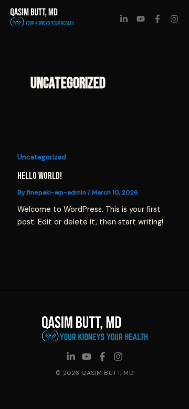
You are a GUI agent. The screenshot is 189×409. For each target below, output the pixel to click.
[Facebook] (157, 19)
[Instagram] (174, 19)
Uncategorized (41, 157)
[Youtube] (140, 19)
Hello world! (39, 175)
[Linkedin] (124, 19)
